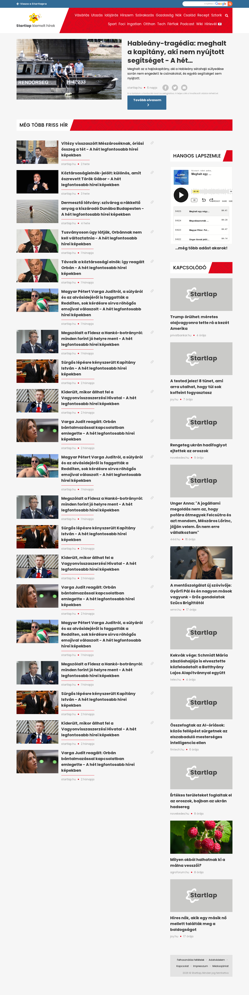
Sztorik (216, 15)
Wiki (199, 24)
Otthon (149, 24)
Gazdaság (165, 15)
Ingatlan (134, 24)
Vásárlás (82, 15)
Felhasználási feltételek (190, 959)
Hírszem (126, 15)
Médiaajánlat (220, 966)
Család (189, 15)
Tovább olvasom (147, 100)
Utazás (97, 15)
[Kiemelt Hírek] (38, 20)
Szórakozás (144, 15)
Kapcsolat (182, 966)
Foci (122, 24)
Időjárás (111, 15)
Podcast (187, 24)
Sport (112, 24)
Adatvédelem (217, 959)
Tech (161, 24)
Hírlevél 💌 (213, 24)
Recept (203, 15)
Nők (178, 15)
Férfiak (172, 24)
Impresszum (200, 966)
